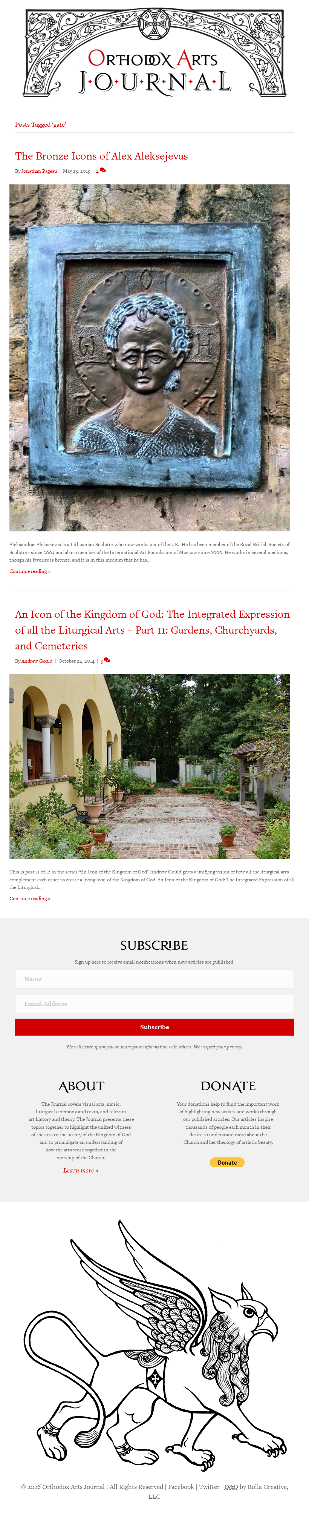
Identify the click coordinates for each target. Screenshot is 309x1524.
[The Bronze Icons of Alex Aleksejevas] (149, 357)
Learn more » (81, 1170)
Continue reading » (29, 571)
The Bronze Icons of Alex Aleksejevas (101, 155)
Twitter (209, 1486)
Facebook (181, 1486)
